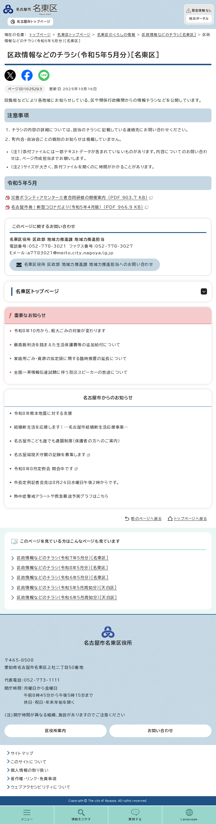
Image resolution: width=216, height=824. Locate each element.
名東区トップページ (74, 35)
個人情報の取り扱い (30, 770)
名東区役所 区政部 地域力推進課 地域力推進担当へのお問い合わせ (88, 264)
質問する (135, 819)
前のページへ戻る (146, 518)
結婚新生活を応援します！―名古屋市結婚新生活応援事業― (71, 427)
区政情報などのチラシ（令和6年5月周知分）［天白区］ (67, 597)
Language (189, 819)
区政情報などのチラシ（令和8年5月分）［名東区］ (62, 568)
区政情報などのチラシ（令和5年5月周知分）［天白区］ (67, 588)
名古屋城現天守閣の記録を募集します (50, 455)
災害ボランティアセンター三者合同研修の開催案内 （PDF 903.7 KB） (79, 198)
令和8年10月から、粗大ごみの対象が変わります (60, 331)
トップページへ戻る (190, 518)
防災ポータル (199, 18)
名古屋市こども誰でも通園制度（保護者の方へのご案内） (67, 441)
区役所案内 (55, 731)
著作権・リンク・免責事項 (34, 779)
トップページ (40, 35)
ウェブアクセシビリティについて (41, 787)
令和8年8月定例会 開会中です (43, 469)
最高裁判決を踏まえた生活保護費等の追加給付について (67, 345)
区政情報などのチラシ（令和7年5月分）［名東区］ (63, 558)
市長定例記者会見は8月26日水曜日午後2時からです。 (66, 483)
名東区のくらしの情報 (116, 35)
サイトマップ (22, 753)
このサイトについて (29, 762)
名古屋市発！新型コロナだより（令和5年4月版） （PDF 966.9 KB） (77, 207)
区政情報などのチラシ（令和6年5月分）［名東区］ (63, 577)
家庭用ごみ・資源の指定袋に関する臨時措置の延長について (70, 359)
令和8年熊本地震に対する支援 (43, 413)
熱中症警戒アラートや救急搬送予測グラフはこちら (61, 496)
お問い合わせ (160, 731)
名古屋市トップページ (33, 21)
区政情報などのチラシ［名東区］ (169, 35)
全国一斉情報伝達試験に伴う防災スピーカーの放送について (71, 372)
